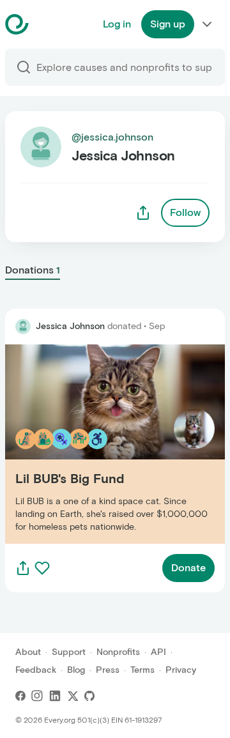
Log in (117, 24)
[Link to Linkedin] (55, 695)
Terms (142, 670)
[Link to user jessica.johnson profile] (23, 326)
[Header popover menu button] (207, 24)
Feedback (35, 670)
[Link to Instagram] (37, 695)
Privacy (180, 670)
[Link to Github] (89, 695)
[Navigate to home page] (49, 24)
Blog (76, 670)
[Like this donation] (42, 568)
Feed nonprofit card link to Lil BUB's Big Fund (111, 444)
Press (107, 670)
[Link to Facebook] (20, 695)
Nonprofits (118, 652)
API (158, 652)
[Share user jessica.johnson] (143, 212)
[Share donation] (23, 568)
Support (69, 652)
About (28, 652)
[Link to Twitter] (72, 695)
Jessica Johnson (70, 326)
